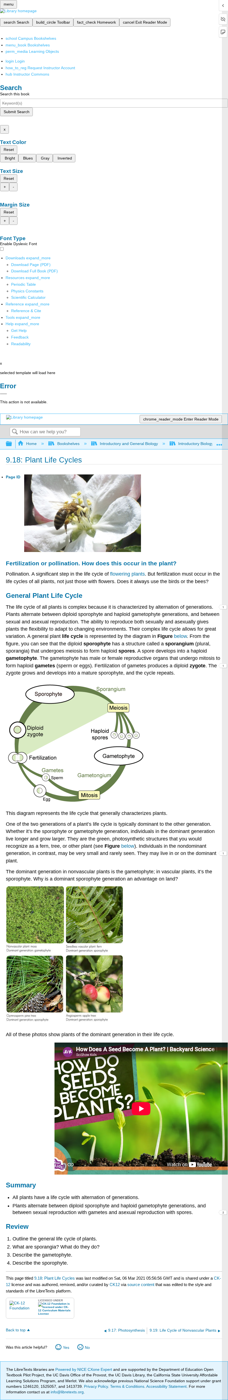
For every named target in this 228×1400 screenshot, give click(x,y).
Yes (66, 1347)
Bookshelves (68, 443)
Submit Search (16, 112)
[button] (20, 337)
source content (140, 1284)
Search (15, 432)
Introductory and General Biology (129, 443)
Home (31, 443)
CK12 (115, 1284)
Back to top (16, 1330)
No (87, 1347)
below (180, 636)
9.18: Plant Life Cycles (54, 1278)
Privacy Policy (96, 1386)
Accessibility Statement (166, 1386)
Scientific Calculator (28, 297)
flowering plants (127, 574)
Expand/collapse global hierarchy (12, 444)
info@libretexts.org (66, 1392)
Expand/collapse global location (219, 442)
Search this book (14, 94)
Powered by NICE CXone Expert (84, 1369)
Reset (9, 149)
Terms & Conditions (127, 1386)
